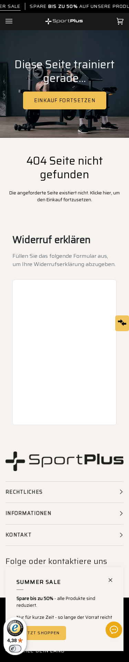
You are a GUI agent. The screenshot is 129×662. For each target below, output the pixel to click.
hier (107, 192)
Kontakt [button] (19, 535)
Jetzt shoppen (41, 632)
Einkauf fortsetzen (64, 100)
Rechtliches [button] (24, 492)
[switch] (15, 648)
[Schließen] (113, 577)
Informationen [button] (28, 513)
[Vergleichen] (122, 323)
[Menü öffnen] (16, 21)
